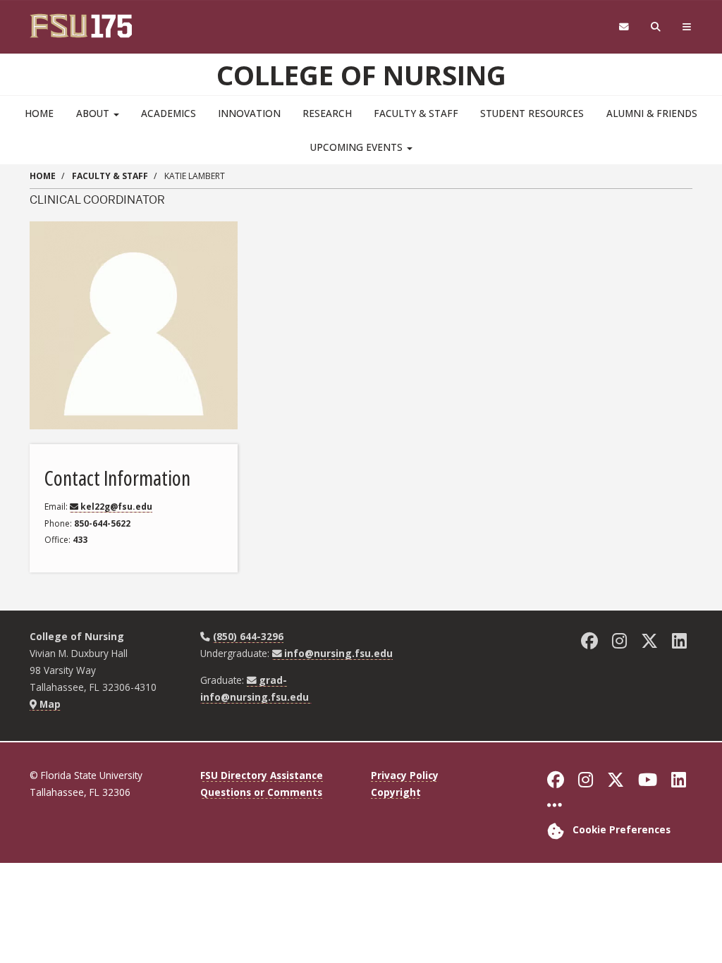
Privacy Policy (405, 775)
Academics (168, 113)
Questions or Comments (261, 792)
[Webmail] (623, 27)
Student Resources (532, 113)
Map (49, 704)
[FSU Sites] (687, 27)
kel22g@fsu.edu (116, 507)
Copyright (396, 792)
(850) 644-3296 (248, 636)
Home (39, 113)
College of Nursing (361, 74)
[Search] (656, 27)
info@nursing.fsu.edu (338, 653)
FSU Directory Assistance (261, 775)
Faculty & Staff (416, 113)
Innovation (249, 113)
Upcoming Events (357, 147)
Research (327, 113)
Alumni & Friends (651, 113)
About (94, 113)
